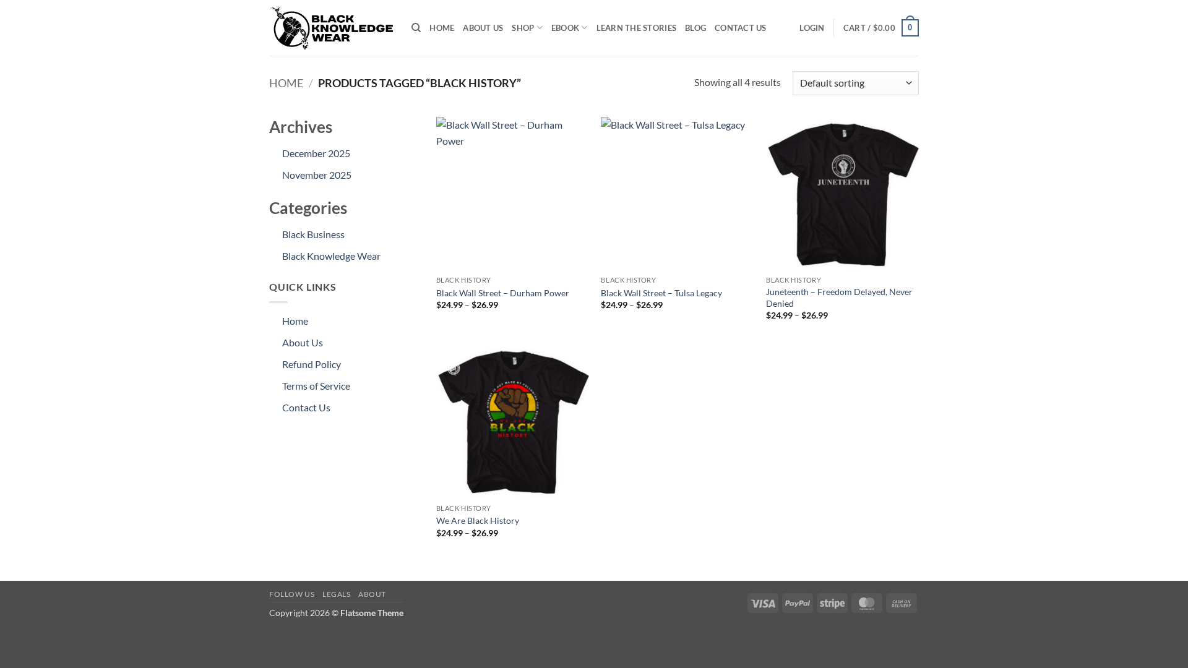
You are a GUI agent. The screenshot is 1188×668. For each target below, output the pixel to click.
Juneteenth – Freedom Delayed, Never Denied (839, 297)
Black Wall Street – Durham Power (502, 293)
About (372, 594)
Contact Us (741, 28)
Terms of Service (316, 386)
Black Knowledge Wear (331, 256)
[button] (811, 27)
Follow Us (292, 594)
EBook (565, 28)
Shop (523, 28)
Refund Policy (311, 364)
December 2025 (316, 153)
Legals (336, 594)
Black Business (313, 234)
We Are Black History (477, 520)
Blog (695, 28)
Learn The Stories (636, 28)
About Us (483, 28)
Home (441, 28)
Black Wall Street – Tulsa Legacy (661, 293)
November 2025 (316, 175)
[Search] (416, 28)
